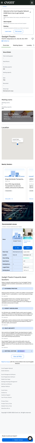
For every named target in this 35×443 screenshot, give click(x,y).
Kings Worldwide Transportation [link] (14, 179)
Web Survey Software (6, 384)
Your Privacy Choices (6, 397)
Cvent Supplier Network (7, 368)
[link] (15, 173)
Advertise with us (5, 408)
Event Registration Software (8, 376)
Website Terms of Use (6, 406)
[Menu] (2, 2)
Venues (5, 6)
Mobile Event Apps (5, 379)
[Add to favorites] (33, 39)
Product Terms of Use (6, 403)
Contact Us (4, 392)
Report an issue (5, 362)
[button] (17, 144)
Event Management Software (8, 374)
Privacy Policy (4, 401)
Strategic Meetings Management (9, 381)
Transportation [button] (8, 190)
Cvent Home (4, 390)
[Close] (30, 12)
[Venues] (32, 2)
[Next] (33, 45)
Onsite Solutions (5, 370)
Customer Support (5, 395)
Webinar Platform (5, 386)
